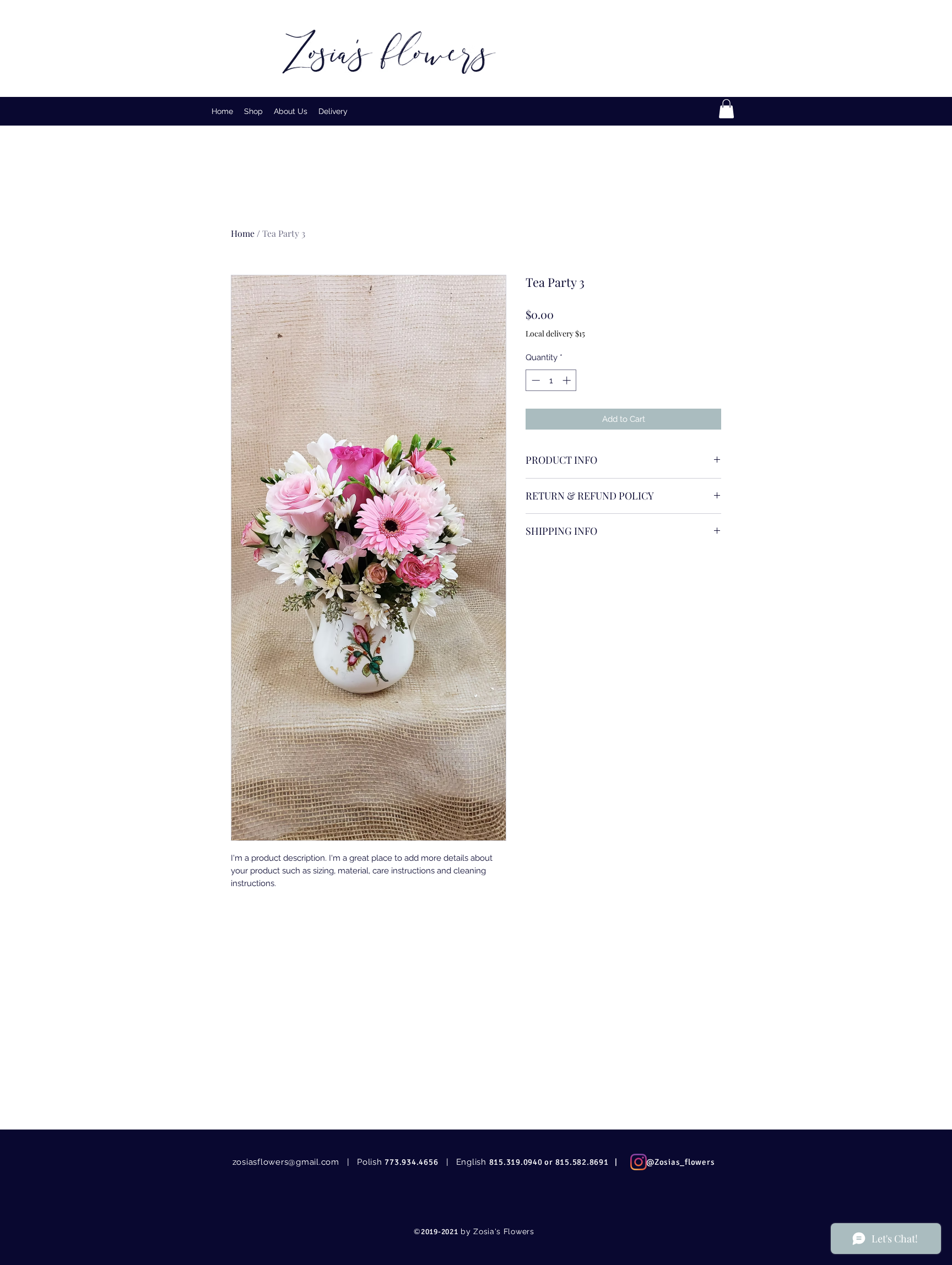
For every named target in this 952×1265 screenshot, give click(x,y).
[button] (253, 111)
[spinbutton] (551, 380)
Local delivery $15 (555, 333)
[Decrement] (534, 380)
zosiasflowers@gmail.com (285, 1162)
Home (243, 233)
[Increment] (567, 380)
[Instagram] (638, 1162)
